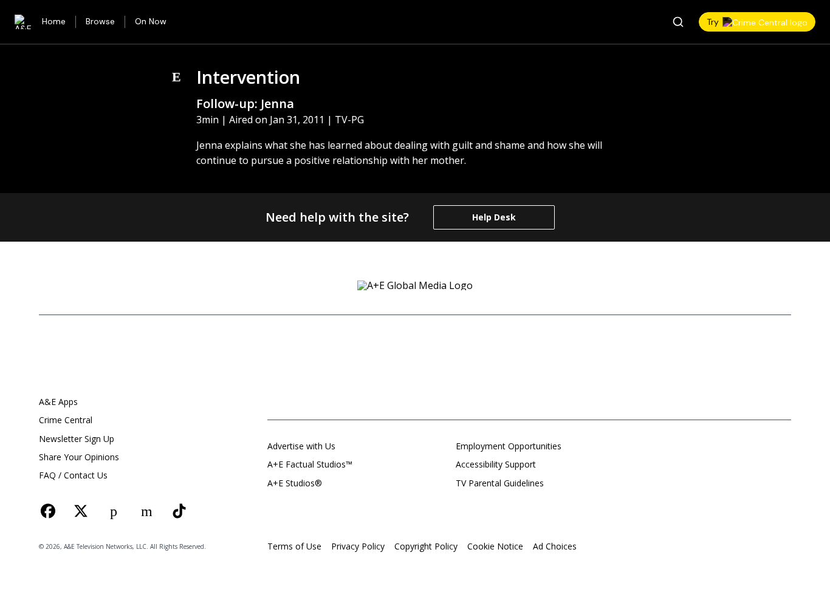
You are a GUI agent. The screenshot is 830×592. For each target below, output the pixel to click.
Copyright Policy (426, 546)
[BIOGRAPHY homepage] (335, 385)
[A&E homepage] (69, 355)
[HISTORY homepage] (286, 347)
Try (713, 21)
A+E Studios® (294, 483)
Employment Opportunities (508, 446)
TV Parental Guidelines (500, 483)
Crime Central (65, 420)
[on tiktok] (179, 511)
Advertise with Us (301, 446)
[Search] (678, 22)
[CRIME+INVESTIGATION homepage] (439, 385)
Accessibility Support (496, 464)
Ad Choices (555, 546)
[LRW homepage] (496, 385)
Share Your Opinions (79, 457)
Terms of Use (294, 546)
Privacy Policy (358, 546)
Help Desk (494, 217)
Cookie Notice (495, 546)
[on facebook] (48, 511)
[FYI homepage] (523, 347)
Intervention (248, 77)
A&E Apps (58, 401)
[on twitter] (81, 511)
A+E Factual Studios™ (309, 464)
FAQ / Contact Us (73, 475)
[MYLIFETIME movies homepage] (455, 347)
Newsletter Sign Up (76, 438)
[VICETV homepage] (593, 347)
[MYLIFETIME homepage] (366, 347)
